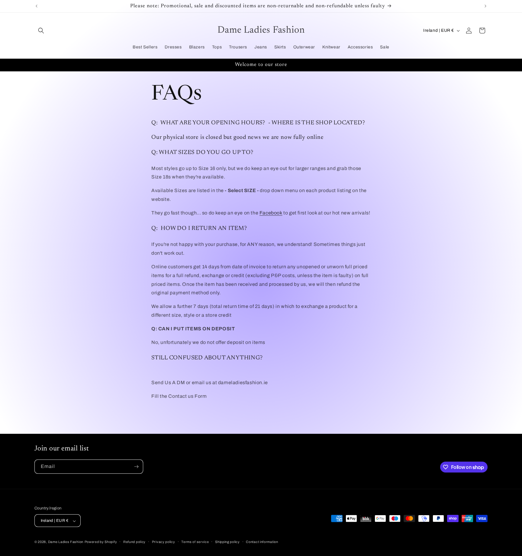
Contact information (262, 542)
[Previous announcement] (36, 6)
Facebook (270, 212)
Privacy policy (163, 542)
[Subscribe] (136, 467)
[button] (41, 30)
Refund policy (134, 542)
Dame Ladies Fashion (65, 542)
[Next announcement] (485, 6)
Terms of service (195, 542)
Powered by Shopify (101, 542)
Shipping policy (227, 542)
